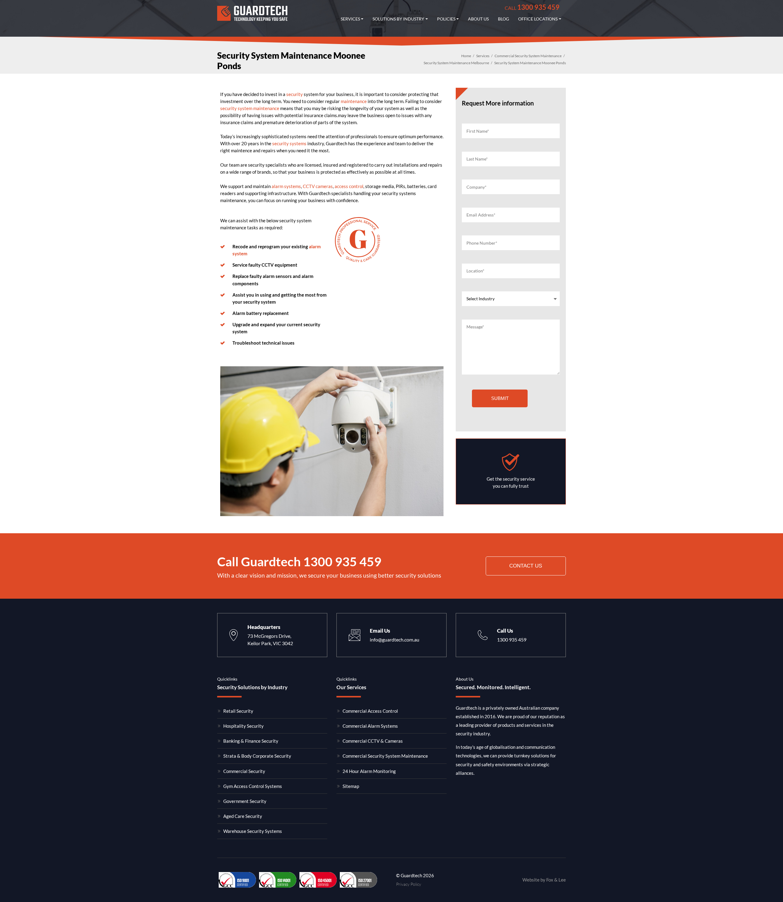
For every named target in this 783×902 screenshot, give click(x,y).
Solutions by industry (398, 18)
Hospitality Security (243, 726)
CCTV (309, 186)
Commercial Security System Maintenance (385, 756)
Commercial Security (244, 771)
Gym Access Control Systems (252, 786)
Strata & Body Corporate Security (257, 756)
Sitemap (351, 786)
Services (350, 18)
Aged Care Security (242, 816)
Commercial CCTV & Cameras (373, 741)
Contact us (525, 566)
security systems (289, 143)
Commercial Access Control (370, 711)
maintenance (354, 101)
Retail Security (238, 711)
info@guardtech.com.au (394, 639)
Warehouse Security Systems (252, 831)
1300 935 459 (532, 7)
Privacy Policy (408, 884)
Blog (503, 18)
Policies (446, 18)
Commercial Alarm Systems (370, 726)
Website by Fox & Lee (544, 879)
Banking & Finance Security (250, 741)
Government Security (244, 801)
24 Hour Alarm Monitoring (369, 771)
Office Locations (538, 18)
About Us (478, 18)
